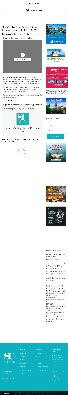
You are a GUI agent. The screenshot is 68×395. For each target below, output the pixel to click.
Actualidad (23, 356)
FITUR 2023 (16, 139)
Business (22, 366)
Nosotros (38, 360)
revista (25, 139)
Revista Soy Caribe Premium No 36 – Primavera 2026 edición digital (55, 295)
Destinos (22, 349)
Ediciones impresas (25, 370)
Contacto (38, 353)
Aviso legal (39, 363)
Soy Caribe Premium (15, 77)
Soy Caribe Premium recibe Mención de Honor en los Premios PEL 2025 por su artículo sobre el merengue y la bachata (55, 317)
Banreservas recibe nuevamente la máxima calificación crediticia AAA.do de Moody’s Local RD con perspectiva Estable (56, 264)
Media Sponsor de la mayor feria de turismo (22, 81)
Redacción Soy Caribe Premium (24, 34)
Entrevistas (23, 353)
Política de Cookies (41, 370)
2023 (7, 139)
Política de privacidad (42, 366)
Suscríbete (39, 349)
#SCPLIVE (22, 373)
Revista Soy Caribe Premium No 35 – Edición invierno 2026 (55, 308)
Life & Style (23, 360)
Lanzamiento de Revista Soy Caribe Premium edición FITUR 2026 (55, 302)
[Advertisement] (56, 174)
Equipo (38, 356)
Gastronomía (23, 363)
